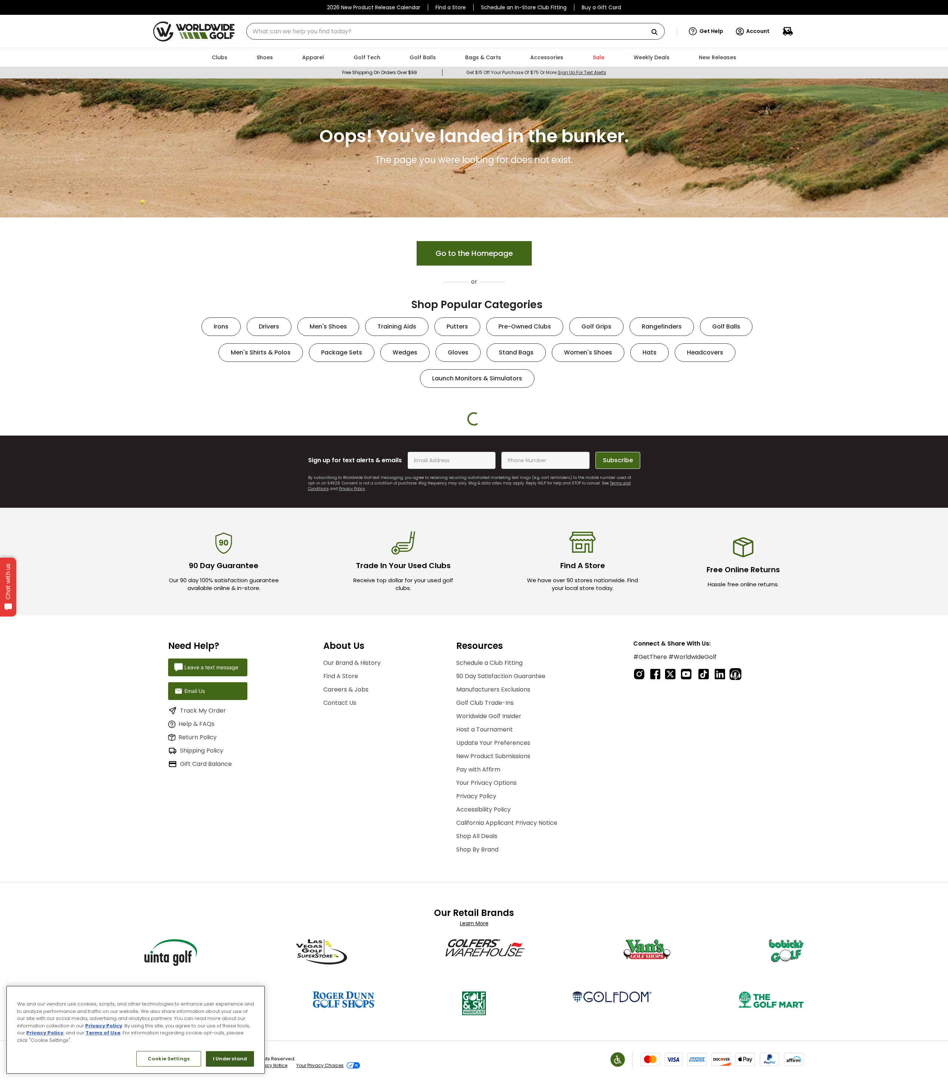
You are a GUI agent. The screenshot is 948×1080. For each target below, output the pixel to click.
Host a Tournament (484, 893)
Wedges (405, 352)
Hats (649, 352)
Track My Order (203, 873)
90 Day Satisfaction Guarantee (500, 839)
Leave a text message (211, 830)
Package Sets (341, 352)
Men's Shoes (328, 326)
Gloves (458, 352)
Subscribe (618, 623)
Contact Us (339, 866)
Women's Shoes (588, 352)
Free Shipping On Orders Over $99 (379, 72)
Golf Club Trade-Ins (485, 866)
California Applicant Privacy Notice (506, 986)
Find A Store (340, 839)
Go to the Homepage (474, 253)
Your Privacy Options (486, 946)
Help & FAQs (196, 887)
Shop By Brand (477, 1013)
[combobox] (455, 31)
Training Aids (396, 326)
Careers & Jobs (345, 853)
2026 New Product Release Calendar (373, 7)
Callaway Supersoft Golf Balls (704, 542)
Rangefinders (662, 326)
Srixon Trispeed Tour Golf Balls (244, 542)
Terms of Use (103, 1032)
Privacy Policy (352, 652)
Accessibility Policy (483, 973)
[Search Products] (657, 32)
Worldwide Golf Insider (488, 879)
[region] (135, 1030)
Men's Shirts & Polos (261, 352)
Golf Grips (596, 326)
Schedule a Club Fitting (489, 826)
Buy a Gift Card (601, 7)
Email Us (194, 854)
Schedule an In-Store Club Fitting (524, 7)
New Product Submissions (493, 919)
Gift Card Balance (206, 927)
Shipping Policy (201, 914)
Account (758, 31)
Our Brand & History (352, 826)
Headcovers (705, 352)
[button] (706, 31)
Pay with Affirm (478, 933)
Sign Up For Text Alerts (582, 72)
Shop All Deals (476, 999)
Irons (221, 326)
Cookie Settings (169, 1058)
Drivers (269, 326)
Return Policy (197, 900)
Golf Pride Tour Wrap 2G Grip (336, 539)
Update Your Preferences (493, 906)
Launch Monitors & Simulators (477, 378)
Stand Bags (516, 352)
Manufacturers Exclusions (493, 853)
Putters (457, 326)
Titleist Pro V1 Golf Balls (612, 539)
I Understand (230, 1058)
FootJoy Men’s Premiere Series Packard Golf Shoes (520, 542)
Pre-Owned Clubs (524, 326)
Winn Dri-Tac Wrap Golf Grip (428, 539)
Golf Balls (726, 326)
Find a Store (450, 7)
